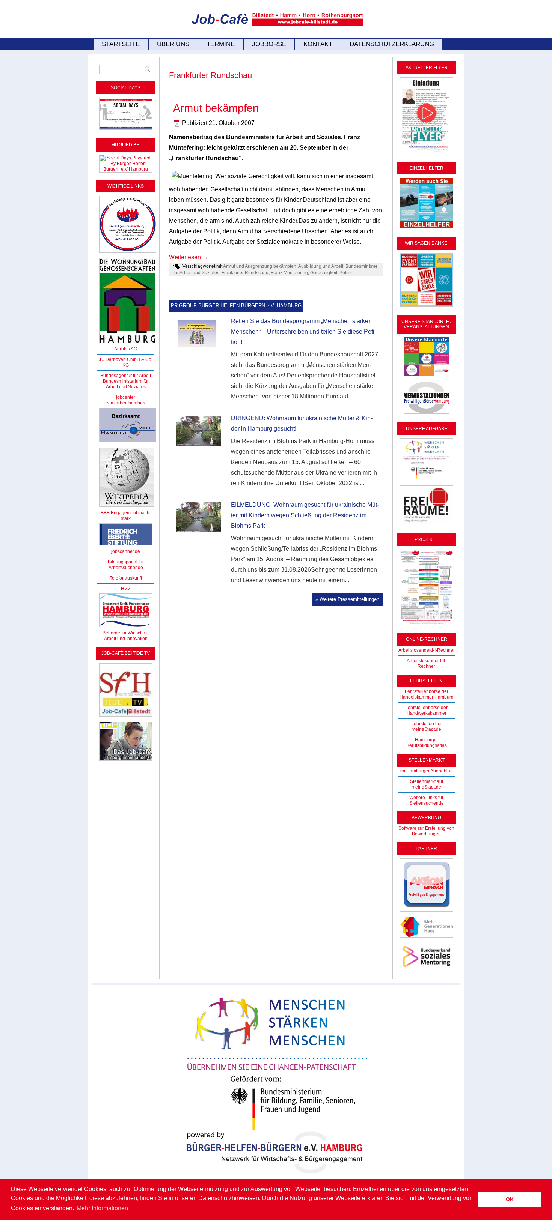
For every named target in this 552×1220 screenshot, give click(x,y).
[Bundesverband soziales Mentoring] (426, 970)
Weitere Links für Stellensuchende (426, 800)
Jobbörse (269, 44)
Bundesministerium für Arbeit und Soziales (126, 384)
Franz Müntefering (289, 272)
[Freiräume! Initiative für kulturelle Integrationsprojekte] (426, 524)
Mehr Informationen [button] (102, 1208)
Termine (221, 44)
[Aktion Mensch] (426, 912)
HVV (125, 588)
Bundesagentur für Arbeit (125, 375)
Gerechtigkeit (323, 272)
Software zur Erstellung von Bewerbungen (426, 831)
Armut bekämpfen (216, 108)
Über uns (173, 44)
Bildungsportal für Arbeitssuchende (126, 564)
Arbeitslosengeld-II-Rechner (426, 663)
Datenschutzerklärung (392, 44)
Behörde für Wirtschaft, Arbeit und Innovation (126, 635)
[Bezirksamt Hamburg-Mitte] (127, 442)
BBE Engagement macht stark (126, 515)
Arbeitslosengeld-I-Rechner (426, 650)
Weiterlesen (188, 257)
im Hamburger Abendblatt (426, 771)
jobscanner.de (125, 551)
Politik (345, 272)
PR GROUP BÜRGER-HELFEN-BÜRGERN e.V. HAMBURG (236, 305)
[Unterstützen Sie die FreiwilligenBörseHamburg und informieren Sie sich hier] (127, 253)
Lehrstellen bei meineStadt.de (426, 726)
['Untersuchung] (125, 545)
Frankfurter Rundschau (245, 272)
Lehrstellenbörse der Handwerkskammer (426, 710)
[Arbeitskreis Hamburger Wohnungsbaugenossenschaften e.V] (127, 343)
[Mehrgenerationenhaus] (426, 938)
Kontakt (317, 44)
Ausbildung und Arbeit (320, 266)
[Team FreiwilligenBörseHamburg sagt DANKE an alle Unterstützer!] (426, 307)
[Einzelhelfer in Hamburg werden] (426, 228)
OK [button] (510, 1199)
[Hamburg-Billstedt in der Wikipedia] (126, 507)
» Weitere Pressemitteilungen (347, 599)
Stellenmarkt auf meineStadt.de (426, 784)
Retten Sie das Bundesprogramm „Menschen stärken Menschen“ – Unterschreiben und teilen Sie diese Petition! (303, 331)
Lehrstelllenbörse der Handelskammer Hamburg (427, 694)
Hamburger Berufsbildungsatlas (426, 742)
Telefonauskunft (126, 578)
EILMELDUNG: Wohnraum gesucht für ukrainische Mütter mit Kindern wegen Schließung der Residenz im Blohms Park (305, 515)
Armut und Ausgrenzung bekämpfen (259, 266)
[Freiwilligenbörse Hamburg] (125, 627)
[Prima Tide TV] (125, 717)
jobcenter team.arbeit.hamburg (125, 400)
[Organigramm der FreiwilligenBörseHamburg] (426, 624)
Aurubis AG (125, 349)
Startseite (121, 44)
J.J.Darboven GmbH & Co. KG (125, 362)
